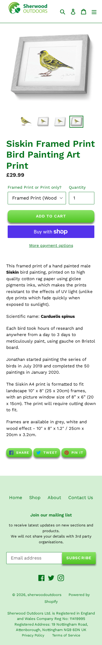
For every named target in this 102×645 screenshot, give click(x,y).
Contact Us (80, 497)
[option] (26, 122)
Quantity (77, 187)
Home (15, 497)
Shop (35, 497)
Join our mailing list (51, 515)
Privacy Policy (33, 635)
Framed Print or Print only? (34, 187)
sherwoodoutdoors (44, 595)
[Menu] (94, 11)
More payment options (51, 245)
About (54, 497)
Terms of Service (66, 635)
